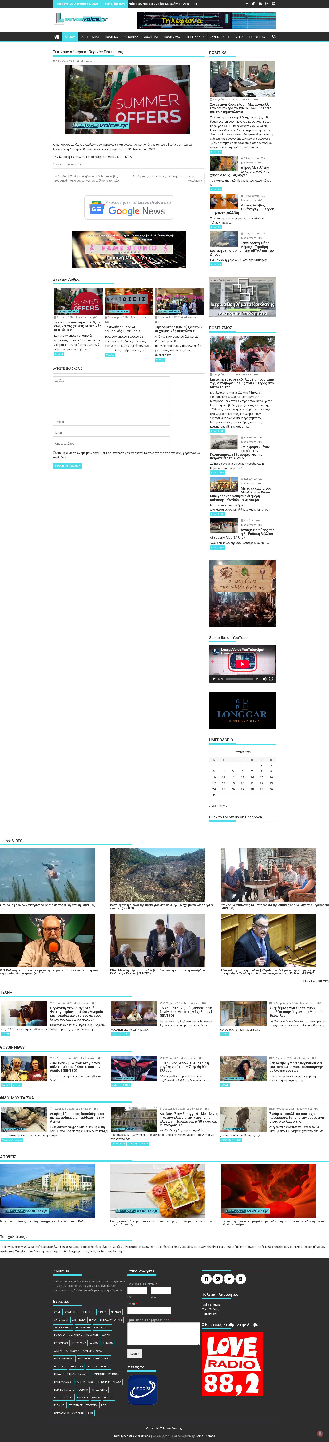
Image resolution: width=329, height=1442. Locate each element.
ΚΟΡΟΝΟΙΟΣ (61, 1343)
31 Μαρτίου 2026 (62, 1003)
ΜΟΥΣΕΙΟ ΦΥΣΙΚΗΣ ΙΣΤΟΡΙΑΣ (94, 1358)
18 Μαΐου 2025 (170, 1058)
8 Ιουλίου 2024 (65, 317)
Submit (134, 1353)
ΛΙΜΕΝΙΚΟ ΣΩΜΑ (92, 1351)
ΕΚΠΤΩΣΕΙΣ (77, 164)
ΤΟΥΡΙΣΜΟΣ (76, 1405)
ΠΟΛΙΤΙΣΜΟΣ (172, 37)
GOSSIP (6, 1084)
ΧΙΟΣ (90, 1413)
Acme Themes (205, 1436)
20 (242, 783)
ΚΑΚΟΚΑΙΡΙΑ (76, 1335)
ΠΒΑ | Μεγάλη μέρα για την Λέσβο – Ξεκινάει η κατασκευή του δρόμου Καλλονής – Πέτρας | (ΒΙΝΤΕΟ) (158, 972)
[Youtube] (241, 1279)
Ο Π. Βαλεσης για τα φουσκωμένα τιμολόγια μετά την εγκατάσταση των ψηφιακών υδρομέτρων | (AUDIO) (49, 972)
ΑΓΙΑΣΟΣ (102, 1312)
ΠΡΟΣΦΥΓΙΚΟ (99, 1389)
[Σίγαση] (265, 679)
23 (271, 783)
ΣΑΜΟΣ (96, 1397)
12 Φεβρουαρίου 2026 (285, 1003)
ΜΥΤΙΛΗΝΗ (60, 1366)
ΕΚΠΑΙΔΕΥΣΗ (83, 1327)
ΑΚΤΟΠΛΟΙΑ (61, 1319)
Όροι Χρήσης (210, 1309)
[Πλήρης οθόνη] (271, 679)
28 (252, 789)
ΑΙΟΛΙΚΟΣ (116, 1312)
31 (214, 795)
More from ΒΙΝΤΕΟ (316, 981)
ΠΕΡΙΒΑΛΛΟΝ (195, 37)
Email (132, 1304)
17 (214, 783)
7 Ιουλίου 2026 (251, 520)
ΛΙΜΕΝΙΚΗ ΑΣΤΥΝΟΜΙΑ (66, 1351)
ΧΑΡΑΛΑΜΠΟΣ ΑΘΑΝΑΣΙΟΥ (69, 1413)
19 (233, 783)
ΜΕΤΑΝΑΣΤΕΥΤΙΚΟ (64, 1358)
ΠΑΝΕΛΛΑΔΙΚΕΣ (63, 1382)
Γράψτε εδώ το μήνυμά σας (149, 1320)
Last (153, 1296)
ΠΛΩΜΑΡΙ (83, 1389)
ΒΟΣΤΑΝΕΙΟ (78, 1319)
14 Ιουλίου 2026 (252, 479)
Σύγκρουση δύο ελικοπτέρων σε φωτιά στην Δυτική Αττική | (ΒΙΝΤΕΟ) (47, 905)
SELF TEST (88, 1312)
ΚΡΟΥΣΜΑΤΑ (79, 1343)
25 (223, 789)
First (129, 1296)
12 (233, 777)
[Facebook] (207, 1279)
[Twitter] (230, 1279)
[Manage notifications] (320, 1434)
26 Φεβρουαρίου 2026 (65, 1058)
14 (252, 777)
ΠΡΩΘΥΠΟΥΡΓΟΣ (63, 1397)
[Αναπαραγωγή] (214, 679)
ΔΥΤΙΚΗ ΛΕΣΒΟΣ (63, 1327)
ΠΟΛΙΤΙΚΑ (111, 37)
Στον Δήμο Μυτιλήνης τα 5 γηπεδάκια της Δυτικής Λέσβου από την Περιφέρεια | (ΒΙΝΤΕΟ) (275, 906)
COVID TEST (72, 1312)
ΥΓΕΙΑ (239, 37)
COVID (57, 1312)
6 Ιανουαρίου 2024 (168, 317)
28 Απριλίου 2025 (282, 1058)
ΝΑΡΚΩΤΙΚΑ (76, 1366)
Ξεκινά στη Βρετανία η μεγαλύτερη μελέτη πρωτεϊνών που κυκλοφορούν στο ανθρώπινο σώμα (273, 1223)
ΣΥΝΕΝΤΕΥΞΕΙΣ (220, 37)
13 (242, 777)
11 (223, 777)
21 (252, 783)
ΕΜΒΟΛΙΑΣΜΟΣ (102, 1327)
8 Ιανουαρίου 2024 (118, 317)
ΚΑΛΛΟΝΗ (92, 1335)
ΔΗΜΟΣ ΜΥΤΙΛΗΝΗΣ (111, 1319)
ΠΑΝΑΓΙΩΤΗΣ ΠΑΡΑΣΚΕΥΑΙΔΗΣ (71, 1374)
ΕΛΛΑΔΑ (59, 354)
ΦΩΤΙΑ (104, 1405)
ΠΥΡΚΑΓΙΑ (82, 1397)
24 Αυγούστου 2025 (283, 1108)
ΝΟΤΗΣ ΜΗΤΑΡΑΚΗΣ (98, 1366)
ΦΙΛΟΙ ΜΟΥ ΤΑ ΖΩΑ (12, 1139)
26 (233, 789)
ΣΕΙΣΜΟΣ (109, 1397)
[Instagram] (218, 1279)
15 (261, 777)
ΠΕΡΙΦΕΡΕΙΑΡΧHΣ (64, 1389)
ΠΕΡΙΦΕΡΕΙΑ (257, 37)
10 (214, 777)
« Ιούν (213, 806)
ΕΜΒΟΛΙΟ (59, 1335)
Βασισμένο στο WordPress (132, 1436)
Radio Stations (211, 1304)
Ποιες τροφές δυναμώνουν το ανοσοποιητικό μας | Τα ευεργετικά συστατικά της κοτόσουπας (162, 1223)
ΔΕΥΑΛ (92, 1319)
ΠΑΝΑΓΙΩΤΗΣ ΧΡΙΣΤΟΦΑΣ (106, 1374)
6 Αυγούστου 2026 (223, 99)
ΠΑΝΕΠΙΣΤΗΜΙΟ (84, 1382)
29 (261, 789)
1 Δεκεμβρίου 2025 (63, 1108)
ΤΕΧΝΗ (5, 1033)
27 (242, 789)
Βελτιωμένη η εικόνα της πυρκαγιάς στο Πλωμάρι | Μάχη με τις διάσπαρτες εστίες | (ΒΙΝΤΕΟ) (162, 906)
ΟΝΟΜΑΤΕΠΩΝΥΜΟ (143, 1284)
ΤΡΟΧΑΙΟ (91, 1405)
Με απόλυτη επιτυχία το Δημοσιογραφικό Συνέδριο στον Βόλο (42, 1221)
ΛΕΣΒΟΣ (70, 37)
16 (271, 777)
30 (271, 789)
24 (214, 789)
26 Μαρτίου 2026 (172, 1003)
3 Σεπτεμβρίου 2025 (173, 1108)
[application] (242, 664)
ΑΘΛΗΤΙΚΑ (151, 37)
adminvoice (86, 61)
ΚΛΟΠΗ (106, 1335)
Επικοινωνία (210, 1313)
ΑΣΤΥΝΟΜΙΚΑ (90, 37)
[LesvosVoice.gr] (57, 36)
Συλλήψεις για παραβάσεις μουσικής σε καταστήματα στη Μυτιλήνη (168, 178)
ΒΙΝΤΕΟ (115, 1034)
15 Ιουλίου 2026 (252, 437)
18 (223, 783)
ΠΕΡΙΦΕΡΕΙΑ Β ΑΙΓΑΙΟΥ (109, 1382)
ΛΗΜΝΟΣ (108, 1343)
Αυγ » (223, 806)
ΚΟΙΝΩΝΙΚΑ (131, 37)
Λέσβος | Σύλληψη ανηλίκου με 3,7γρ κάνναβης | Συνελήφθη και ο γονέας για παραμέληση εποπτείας (87, 178)
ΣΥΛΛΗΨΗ (59, 1405)
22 (261, 783)
